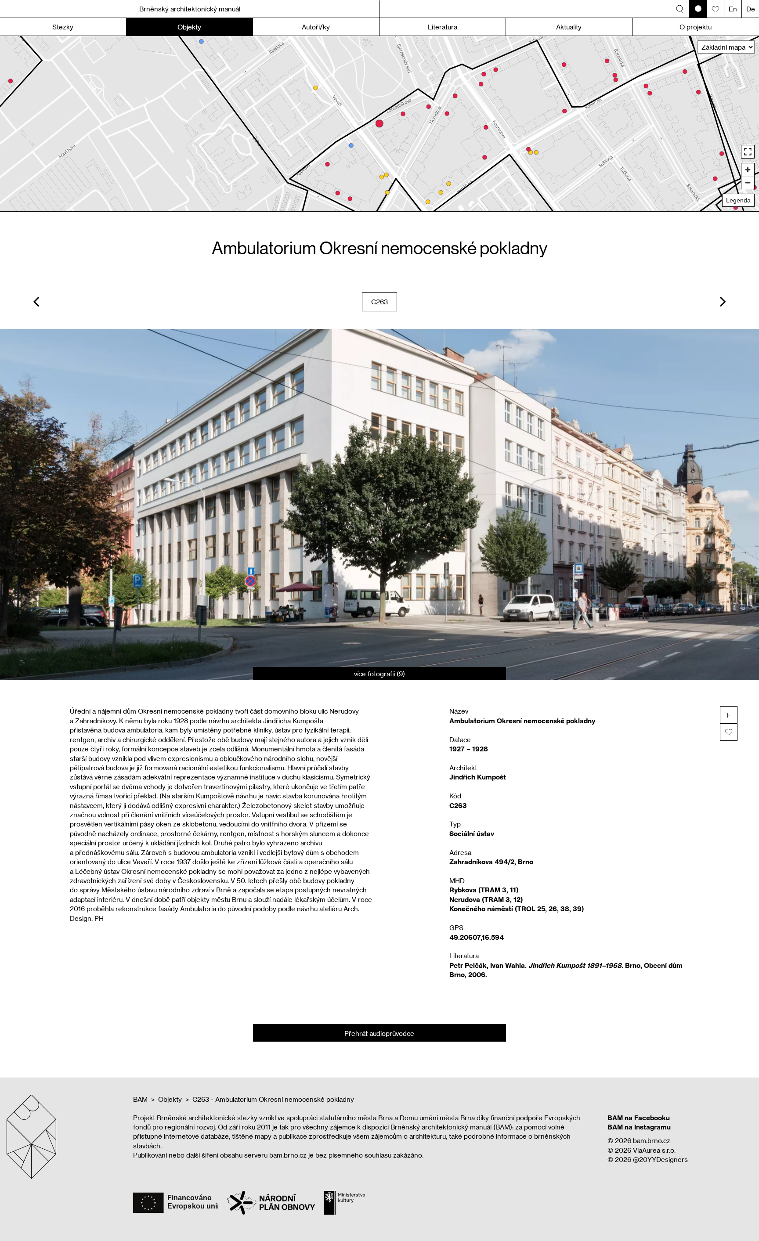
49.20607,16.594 (476, 937)
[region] (379, 123)
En (733, 9)
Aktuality (569, 27)
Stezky (62, 27)
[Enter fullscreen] (747, 151)
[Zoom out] (747, 182)
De (750, 9)
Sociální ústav (471, 833)
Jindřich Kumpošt (477, 777)
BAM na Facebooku (638, 1118)
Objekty (170, 1099)
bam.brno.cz (651, 1140)
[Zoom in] (747, 169)
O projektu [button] (695, 27)
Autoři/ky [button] (316, 27)
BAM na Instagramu (639, 1127)
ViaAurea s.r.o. (654, 1150)
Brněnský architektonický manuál (189, 9)
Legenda (738, 200)
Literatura (442, 27)
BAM (140, 1099)
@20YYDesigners (660, 1159)
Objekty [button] (189, 27)
